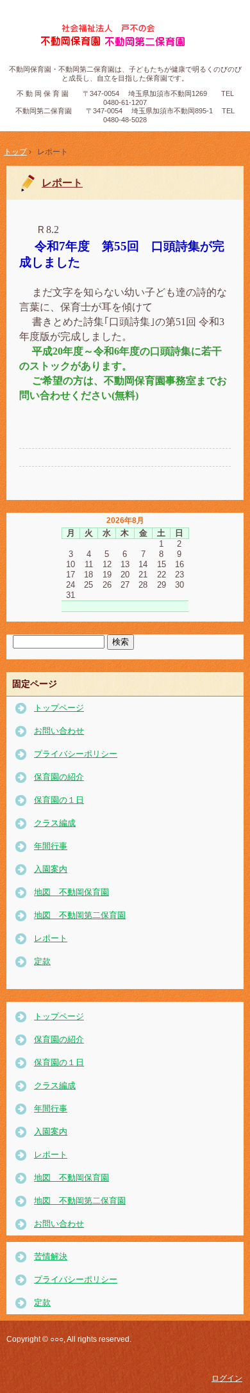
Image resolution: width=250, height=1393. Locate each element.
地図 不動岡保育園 (71, 892)
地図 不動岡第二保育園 (80, 915)
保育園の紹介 (59, 777)
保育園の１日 (59, 800)
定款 (42, 961)
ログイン (227, 1378)
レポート (62, 182)
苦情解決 (50, 1256)
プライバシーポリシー (75, 754)
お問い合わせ (59, 731)
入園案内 (50, 869)
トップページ (59, 708)
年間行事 (50, 846)
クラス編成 (55, 823)
